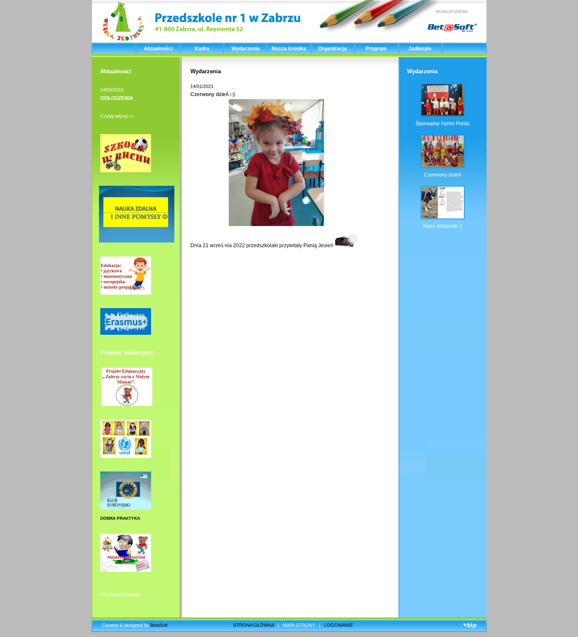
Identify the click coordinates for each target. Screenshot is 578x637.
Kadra (202, 49)
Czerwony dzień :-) (212, 94)
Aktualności (158, 49)
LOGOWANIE (338, 625)
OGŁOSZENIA (116, 98)
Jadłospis (420, 49)
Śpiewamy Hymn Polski (443, 124)
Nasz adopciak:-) (442, 226)
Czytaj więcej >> (117, 116)
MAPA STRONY (299, 625)
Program (376, 49)
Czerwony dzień (442, 175)
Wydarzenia (245, 49)
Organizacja (332, 49)
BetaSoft (159, 625)
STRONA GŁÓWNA (253, 625)
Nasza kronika (289, 49)
